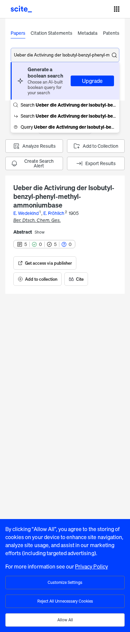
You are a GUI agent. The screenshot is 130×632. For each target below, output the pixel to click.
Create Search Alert (39, 163)
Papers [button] (18, 33)
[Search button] (114, 55)
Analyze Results (39, 146)
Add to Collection (100, 146)
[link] (44, 263)
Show (40, 232)
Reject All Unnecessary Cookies (65, 601)
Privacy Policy (91, 566)
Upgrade (92, 81)
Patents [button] (111, 33)
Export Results (100, 163)
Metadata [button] (87, 33)
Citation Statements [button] (51, 33)
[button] (65, 81)
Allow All (65, 619)
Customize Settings (65, 582)
